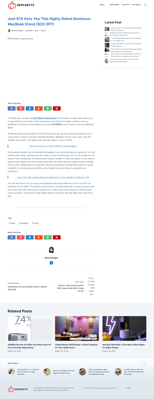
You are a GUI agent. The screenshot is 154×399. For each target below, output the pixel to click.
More (129, 388)
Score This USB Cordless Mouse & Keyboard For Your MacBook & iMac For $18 (53, 177)
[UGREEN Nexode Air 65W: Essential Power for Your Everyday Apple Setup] (29, 328)
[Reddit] (39, 108)
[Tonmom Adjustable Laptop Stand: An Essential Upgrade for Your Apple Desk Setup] (82, 371)
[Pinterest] (21, 108)
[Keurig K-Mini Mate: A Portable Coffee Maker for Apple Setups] (124, 328)
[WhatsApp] (48, 108)
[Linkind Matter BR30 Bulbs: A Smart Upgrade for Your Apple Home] (77, 328)
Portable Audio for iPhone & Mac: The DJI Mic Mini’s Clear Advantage (134, 372)
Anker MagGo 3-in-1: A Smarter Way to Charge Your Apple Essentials (28, 372)
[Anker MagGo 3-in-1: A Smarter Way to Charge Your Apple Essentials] (11, 371)
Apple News (114, 5)
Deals (102, 5)
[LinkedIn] (30, 108)
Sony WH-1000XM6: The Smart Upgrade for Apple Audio (64, 372)
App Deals (136, 5)
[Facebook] (12, 108)
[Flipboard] (57, 108)
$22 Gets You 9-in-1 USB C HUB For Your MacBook (53, 146)
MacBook (23, 223)
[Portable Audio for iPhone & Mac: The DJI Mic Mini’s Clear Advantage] (118, 371)
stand (35, 223)
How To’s (125, 5)
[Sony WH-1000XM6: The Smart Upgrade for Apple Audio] (47, 371)
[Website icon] (51, 263)
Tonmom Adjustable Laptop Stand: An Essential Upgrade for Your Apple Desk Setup (99, 372)
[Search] (145, 5)
